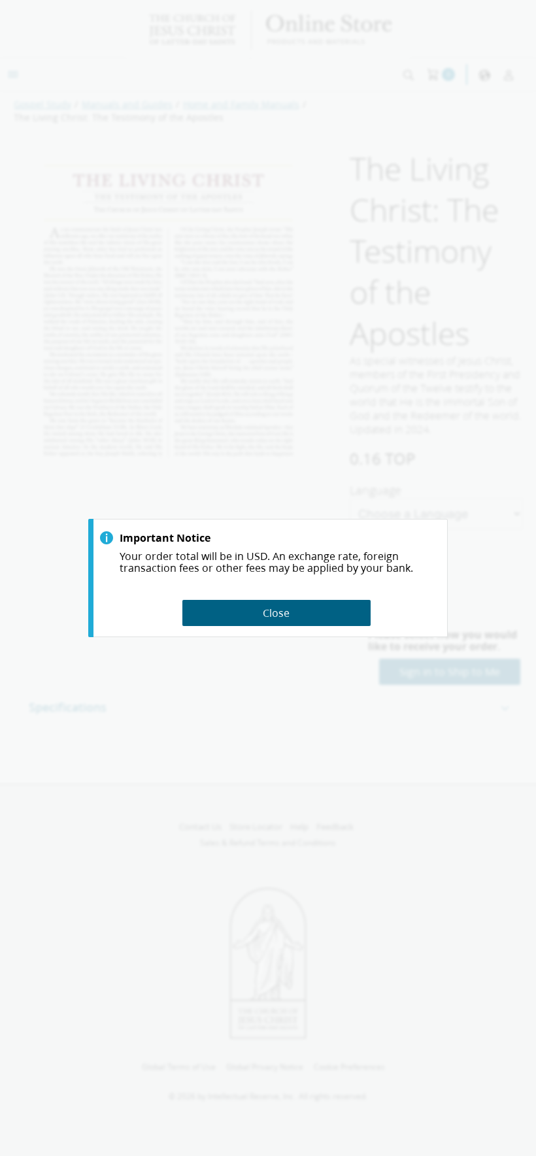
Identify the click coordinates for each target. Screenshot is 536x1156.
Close (276, 612)
